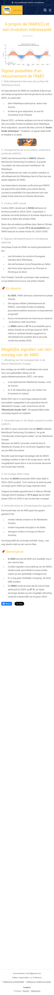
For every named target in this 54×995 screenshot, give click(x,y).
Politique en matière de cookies (38, 982)
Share (8, 604)
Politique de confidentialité (13, 982)
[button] (44, 10)
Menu (50, 10)
